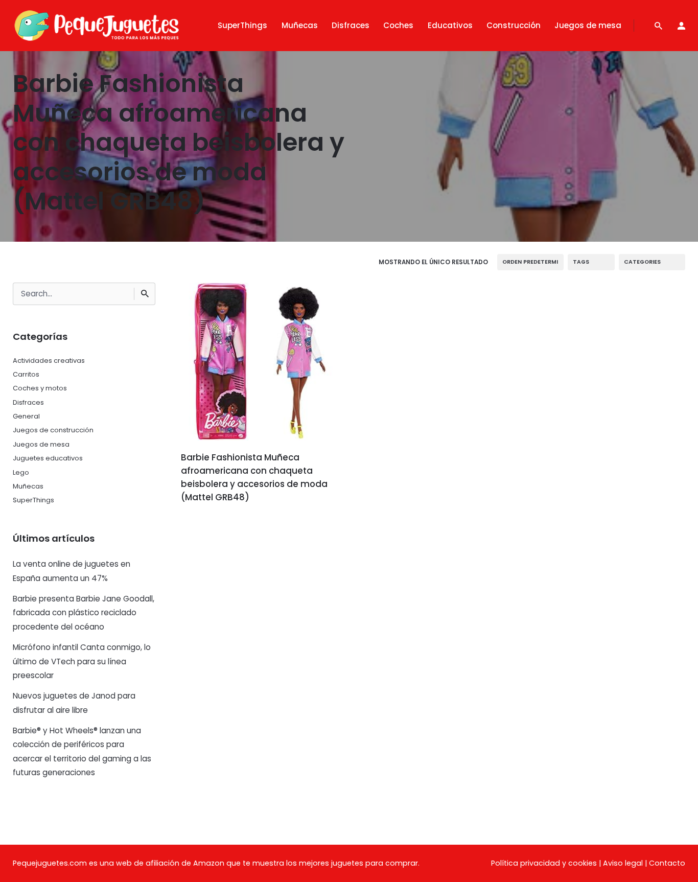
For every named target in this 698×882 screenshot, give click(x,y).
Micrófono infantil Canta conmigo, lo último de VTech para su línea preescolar (82, 661)
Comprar (209, 526)
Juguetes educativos (48, 458)
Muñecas (28, 486)
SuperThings (33, 500)
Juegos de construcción (53, 430)
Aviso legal (623, 863)
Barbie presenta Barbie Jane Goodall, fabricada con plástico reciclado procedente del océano (83, 612)
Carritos (26, 374)
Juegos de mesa (41, 444)
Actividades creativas (49, 360)
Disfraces (28, 402)
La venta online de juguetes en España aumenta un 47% (71, 571)
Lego (21, 472)
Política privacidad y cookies (544, 863)
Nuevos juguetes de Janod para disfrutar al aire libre (74, 702)
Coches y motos (40, 388)
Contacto (667, 863)
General (26, 416)
